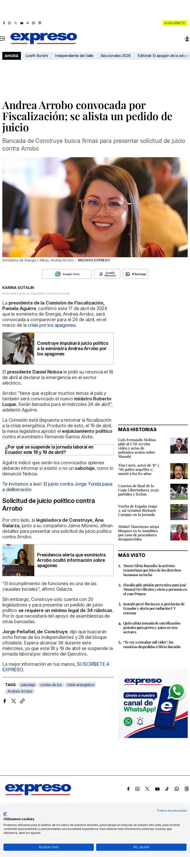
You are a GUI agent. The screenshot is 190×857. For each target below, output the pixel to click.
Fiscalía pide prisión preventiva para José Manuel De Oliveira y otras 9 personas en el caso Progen (155, 589)
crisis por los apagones (51, 325)
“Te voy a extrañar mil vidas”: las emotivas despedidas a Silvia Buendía (151, 644)
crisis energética (80, 684)
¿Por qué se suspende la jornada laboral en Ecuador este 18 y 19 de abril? (49, 449)
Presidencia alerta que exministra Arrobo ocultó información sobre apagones (71, 560)
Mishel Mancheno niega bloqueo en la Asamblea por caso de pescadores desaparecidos (138, 532)
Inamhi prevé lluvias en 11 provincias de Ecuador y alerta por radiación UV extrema (153, 608)
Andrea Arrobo (19, 691)
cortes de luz (51, 684)
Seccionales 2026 (115, 55)
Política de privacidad (172, 810)
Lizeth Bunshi (36, 55)
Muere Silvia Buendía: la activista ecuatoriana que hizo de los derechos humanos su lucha (152, 570)
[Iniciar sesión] (187, 38)
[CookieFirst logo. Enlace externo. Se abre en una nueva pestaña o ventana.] (5, 814)
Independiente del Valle (74, 55)
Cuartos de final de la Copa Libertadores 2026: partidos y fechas (138, 489)
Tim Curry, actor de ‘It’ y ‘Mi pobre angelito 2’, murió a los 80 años (138, 469)
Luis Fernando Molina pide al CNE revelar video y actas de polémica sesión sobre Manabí (137, 448)
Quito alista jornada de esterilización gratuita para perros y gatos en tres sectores (151, 627)
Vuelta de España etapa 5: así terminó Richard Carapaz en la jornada (137, 510)
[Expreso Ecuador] (38, 793)
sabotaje (28, 684)
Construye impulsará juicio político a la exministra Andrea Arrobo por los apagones (72, 349)
